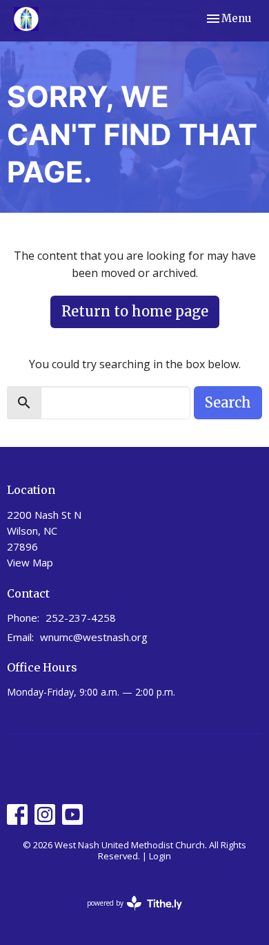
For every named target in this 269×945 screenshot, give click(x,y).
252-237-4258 (81, 617)
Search (228, 402)
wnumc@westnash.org (94, 637)
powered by (127, 914)
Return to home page (134, 311)
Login (160, 856)
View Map (30, 562)
